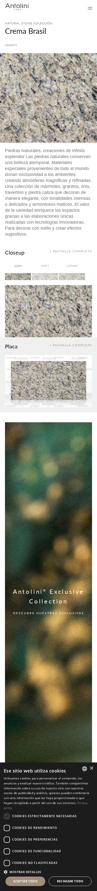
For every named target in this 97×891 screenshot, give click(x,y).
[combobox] (84, 768)
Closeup (14, 252)
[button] (48, 872)
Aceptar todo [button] (25, 881)
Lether (72, 266)
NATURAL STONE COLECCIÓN (29, 23)
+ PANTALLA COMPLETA (70, 251)
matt (45, 266)
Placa (11, 346)
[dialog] (48, 827)
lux (18, 266)
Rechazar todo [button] (70, 881)
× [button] (91, 768)
